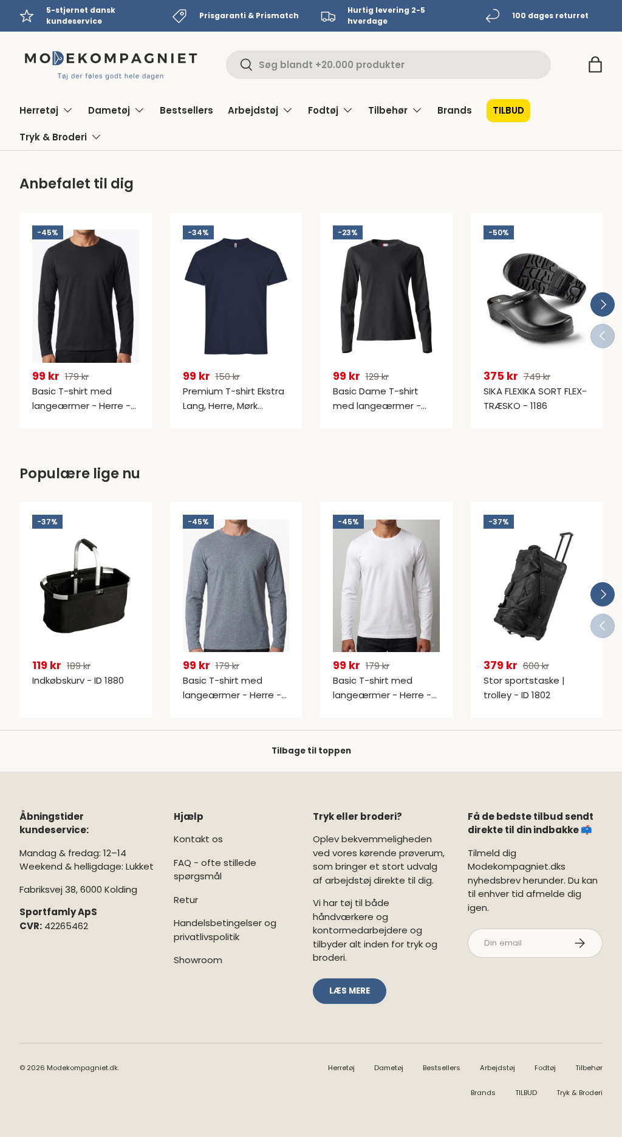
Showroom (198, 959)
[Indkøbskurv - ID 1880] (85, 586)
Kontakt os (198, 839)
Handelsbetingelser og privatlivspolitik (225, 929)
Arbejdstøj (497, 1068)
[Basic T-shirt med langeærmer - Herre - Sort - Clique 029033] (85, 296)
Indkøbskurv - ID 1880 (78, 680)
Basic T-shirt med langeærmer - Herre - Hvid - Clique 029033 (382, 695)
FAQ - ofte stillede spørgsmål (215, 869)
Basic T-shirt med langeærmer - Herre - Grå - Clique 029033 (232, 695)
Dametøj (388, 1068)
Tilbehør (589, 1068)
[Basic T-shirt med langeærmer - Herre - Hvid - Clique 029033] (386, 586)
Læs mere (349, 991)
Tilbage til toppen (311, 751)
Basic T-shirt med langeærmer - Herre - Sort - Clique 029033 (81, 406)
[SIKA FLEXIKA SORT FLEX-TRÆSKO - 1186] (537, 296)
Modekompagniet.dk (82, 1068)
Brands (454, 110)
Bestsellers (186, 110)
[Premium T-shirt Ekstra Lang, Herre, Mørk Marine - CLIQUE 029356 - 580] (236, 296)
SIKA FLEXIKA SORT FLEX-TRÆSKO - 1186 (535, 398)
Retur (186, 899)
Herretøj (341, 1068)
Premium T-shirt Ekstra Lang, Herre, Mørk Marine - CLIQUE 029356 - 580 (235, 413)
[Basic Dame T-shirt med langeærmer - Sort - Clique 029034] (386, 296)
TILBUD (508, 110)
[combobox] (388, 64)
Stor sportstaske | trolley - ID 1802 (524, 687)
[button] (595, 64)
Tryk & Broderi (579, 1092)
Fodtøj (545, 1068)
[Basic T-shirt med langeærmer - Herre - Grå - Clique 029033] (236, 586)
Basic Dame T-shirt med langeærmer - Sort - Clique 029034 (379, 406)
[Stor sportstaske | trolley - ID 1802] (537, 586)
